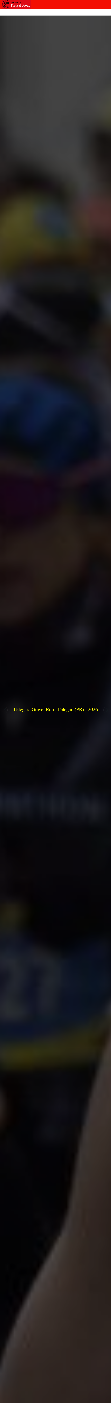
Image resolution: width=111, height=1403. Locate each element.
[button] (5, 710)
